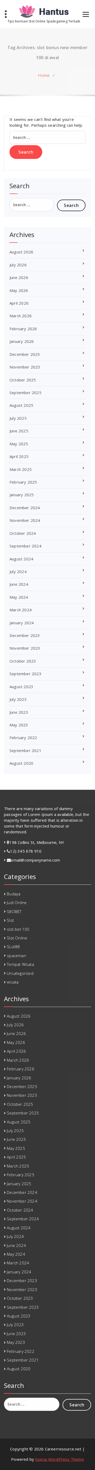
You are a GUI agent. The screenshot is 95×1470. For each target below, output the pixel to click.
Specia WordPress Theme (59, 1459)
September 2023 (25, 673)
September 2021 (25, 750)
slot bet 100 (18, 929)
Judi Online (17, 902)
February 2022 (23, 737)
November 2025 (25, 367)
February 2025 (23, 482)
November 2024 (25, 520)
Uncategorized (20, 973)
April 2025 (19, 456)
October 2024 (23, 533)
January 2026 (22, 341)
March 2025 (21, 469)
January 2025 (22, 494)
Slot (10, 920)
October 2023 (23, 661)
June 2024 (19, 584)
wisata (12, 982)
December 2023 (25, 635)
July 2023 (18, 699)
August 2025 (21, 405)
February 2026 (23, 328)
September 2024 (25, 546)
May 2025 (19, 443)
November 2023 (25, 648)
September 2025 (25, 392)
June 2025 (19, 430)
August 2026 (21, 251)
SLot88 (13, 946)
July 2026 (18, 264)
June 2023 (19, 712)
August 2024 (21, 558)
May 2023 (19, 724)
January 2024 (22, 622)
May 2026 (19, 290)
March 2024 (21, 609)
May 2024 (19, 597)
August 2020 (21, 763)
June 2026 (19, 277)
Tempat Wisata (20, 964)
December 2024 (25, 507)
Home (44, 75)
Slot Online (17, 937)
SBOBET (14, 911)
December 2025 (25, 354)
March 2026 (21, 315)
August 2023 (21, 686)
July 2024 (18, 571)
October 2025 (23, 379)
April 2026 (19, 303)
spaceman (16, 955)
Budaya (13, 893)
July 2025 (18, 418)
